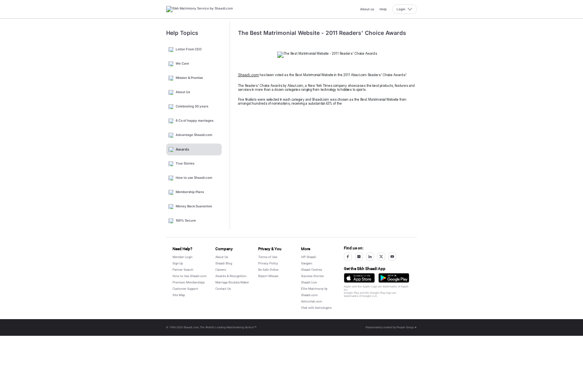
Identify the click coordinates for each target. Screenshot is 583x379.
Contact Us (223, 289)
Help (383, 9)
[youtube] (392, 256)
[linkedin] (370, 256)
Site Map (179, 295)
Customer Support (185, 289)
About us (367, 9)
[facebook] (348, 256)
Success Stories (312, 276)
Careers (220, 270)
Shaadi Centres (311, 270)
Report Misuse (268, 276)
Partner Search (183, 270)
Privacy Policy (268, 263)
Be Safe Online (268, 270)
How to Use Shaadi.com (190, 276)
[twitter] (381, 256)
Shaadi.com (248, 75)
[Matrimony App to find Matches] (359, 277)
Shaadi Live (309, 282)
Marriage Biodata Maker (232, 282)
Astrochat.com (311, 301)
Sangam (306, 263)
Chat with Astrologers (316, 308)
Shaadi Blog (223, 263)
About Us (221, 257)
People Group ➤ (407, 327)
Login (401, 9)
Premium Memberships (189, 282)
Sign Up (178, 263)
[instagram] (359, 256)
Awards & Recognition (230, 276)
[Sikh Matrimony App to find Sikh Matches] (393, 277)
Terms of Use (267, 257)
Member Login (182, 257)
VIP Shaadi (308, 257)
